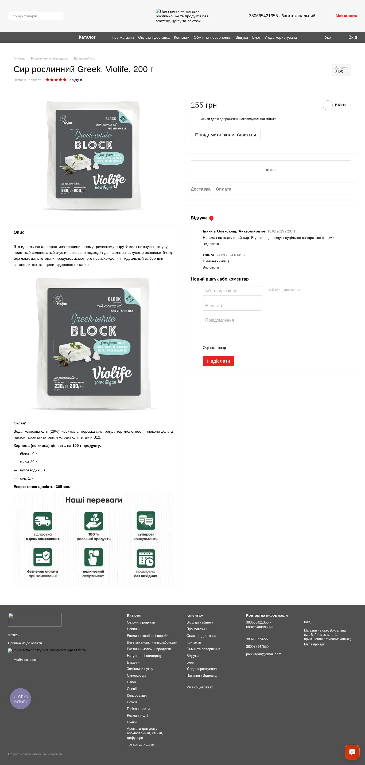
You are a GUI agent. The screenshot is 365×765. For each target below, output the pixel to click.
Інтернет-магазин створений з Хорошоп (35, 754)
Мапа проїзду (314, 644)
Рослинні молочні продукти (149, 649)
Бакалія (133, 662)
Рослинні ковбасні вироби (147, 636)
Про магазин (123, 37)
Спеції (132, 689)
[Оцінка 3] (252, 347)
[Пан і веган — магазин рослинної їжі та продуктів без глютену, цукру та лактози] (34, 619)
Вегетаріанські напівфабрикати (152, 642)
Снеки (132, 722)
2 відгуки (75, 80)
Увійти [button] (205, 119)
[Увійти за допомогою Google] (314, 290)
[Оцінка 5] (269, 347)
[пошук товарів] (59, 16)
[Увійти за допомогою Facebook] (306, 290)
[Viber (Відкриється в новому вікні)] (16, 37)
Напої (131, 682)
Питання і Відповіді (202, 675)
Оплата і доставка (154, 37)
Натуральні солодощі (144, 656)
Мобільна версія (25, 660)
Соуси (132, 702)
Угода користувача (281, 37)
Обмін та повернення (212, 37)
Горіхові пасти (138, 709)
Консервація (137, 695)
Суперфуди (136, 675)
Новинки (133, 629)
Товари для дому (141, 744)
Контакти (181, 37)
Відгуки (242, 37)
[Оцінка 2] (243, 347)
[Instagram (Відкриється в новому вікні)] (10, 37)
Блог (256, 37)
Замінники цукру (140, 669)
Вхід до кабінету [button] (200, 622)
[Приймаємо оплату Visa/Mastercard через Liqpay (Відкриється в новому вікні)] (47, 650)
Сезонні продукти (141, 622)
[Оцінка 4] (260, 347)
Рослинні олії (137, 715)
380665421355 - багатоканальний (282, 16)
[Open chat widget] (352, 752)
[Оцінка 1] (235, 347)
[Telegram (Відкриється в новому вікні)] (23, 37)
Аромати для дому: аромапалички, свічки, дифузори (145, 733)
